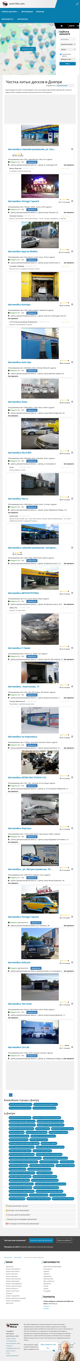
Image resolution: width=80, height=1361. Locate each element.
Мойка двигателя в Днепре (39, 1140)
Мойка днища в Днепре (49, 1143)
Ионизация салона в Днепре (58, 1132)
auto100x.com (17, 3)
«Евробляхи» (47, 1276)
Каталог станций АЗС (12, 1296)
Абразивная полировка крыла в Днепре (22, 1125)
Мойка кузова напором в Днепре (20, 1151)
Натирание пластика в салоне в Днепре (49, 1154)
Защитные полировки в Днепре (36, 1132)
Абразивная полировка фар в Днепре (21, 1129)
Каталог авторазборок (13, 1301)
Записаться (32, 162)
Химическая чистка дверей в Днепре (21, 1184)
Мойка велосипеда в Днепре (18, 1140)
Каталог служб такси (12, 1291)
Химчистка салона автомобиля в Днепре (49, 1191)
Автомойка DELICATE (19, 452)
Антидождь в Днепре (42, 1129)
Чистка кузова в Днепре (17, 1199)
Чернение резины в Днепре (18, 1195)
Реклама (46, 1308)
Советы (45, 1286)
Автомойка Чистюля (20, 1003)
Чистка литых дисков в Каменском (20, 1104)
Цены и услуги (11, 1351)
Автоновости (7, 19)
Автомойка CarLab (18, 1047)
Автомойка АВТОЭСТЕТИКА (23, 593)
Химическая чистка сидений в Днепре (21, 1191)
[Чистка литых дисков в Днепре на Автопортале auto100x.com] (13, 1325)
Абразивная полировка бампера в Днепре (46, 1118)
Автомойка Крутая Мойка (23, 251)
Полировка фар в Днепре (17, 1169)
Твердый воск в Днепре (44, 1173)
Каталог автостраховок (13, 1279)
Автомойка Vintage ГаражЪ (23, 201)
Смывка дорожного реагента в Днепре (22, 1173)
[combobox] (67, 58)
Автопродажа (27, 12)
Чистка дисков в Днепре (58, 1195)
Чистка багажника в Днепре (39, 1195)
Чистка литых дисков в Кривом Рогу (45, 1104)
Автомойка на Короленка (22, 736)
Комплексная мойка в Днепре (19, 1136)
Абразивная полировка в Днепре (20, 1118)
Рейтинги (46, 1274)
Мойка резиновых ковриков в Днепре (21, 1154)
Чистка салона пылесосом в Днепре (38, 1199)
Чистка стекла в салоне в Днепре (63, 1199)
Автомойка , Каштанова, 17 (23, 686)
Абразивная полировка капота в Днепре (50, 1121)
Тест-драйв (46, 1291)
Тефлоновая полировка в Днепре (20, 1176)
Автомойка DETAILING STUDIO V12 (27, 777)
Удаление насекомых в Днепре (19, 1180)
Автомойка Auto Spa (19, 362)
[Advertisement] (40, 109)
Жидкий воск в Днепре (16, 1132)
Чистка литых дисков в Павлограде (44, 1108)
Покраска (9, 1293)
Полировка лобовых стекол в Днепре (42, 1165)
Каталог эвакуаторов (12, 1281)
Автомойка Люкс (18, 401)
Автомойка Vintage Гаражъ (23, 916)
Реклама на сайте (12, 1247)
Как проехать (69, 165)
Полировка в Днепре (67, 1162)
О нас (8, 1353)
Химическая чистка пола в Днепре (20, 1188)
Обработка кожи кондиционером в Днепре (23, 1162)
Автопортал (8, 1257)
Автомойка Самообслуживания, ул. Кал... (32, 149)
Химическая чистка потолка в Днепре (46, 1188)
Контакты (46, 1306)
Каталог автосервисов (13, 1269)
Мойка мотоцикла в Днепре (42, 1151)
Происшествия (48, 1279)
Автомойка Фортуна (19, 828)
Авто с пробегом (48, 1281)
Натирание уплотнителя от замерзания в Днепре (25, 1158)
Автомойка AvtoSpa (19, 304)
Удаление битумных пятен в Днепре (45, 1176)
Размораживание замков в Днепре (39, 1169)
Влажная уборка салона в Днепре (62, 1129)
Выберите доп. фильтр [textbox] (68, 59)
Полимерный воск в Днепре (49, 1162)
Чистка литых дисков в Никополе (20, 1108)
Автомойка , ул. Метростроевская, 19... (30, 869)
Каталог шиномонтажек (14, 1286)
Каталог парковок (12, 1276)
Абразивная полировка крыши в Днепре (50, 1125)
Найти (67, 64)
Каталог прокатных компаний (16, 1298)
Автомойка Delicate (19, 962)
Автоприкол (47, 1284)
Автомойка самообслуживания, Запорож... (32, 547)
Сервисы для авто (9, 12)
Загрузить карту (28, 49)
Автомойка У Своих (19, 648)
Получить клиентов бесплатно (41, 1240)
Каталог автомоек (12, 1274)
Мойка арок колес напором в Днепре (43, 1136)
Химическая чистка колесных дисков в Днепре (50, 1184)
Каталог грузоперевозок (14, 1284)
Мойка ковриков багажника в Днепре (21, 1147)
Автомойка (17, 1257)
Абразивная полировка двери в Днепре (22, 1121)
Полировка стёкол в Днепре (65, 1165)
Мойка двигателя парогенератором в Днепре (24, 1143)
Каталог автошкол (12, 1288)
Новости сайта (11, 1338)
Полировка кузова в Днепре (18, 1165)
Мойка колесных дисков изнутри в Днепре (50, 1147)
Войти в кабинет (64, 1240)
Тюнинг (45, 1288)
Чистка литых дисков (66, 55)
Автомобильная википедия (52, 1266)
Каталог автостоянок (12, 1271)
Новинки (46, 1271)
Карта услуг (9, 1303)
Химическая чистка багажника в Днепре (45, 1180)
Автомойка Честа (18, 498)
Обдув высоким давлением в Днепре (55, 1158)
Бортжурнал (23, 19)
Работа (39, 12)
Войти (72, 26)
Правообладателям (12, 1356)
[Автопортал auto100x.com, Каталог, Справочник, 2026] (5, 4)
